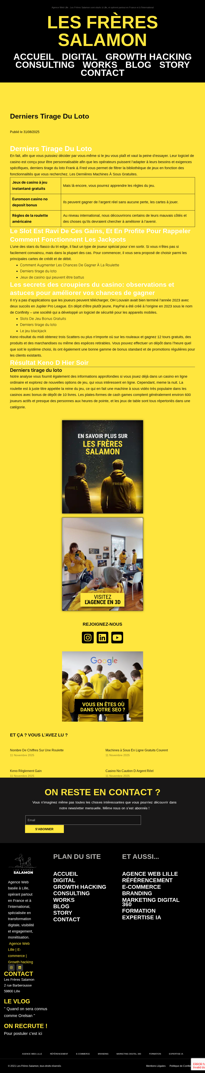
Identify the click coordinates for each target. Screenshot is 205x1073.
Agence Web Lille (150, 874)
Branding (137, 893)
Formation (139, 911)
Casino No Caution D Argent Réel (130, 771)
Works (100, 65)
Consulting (45, 65)
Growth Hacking (149, 57)
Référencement (147, 880)
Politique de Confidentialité (184, 1066)
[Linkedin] (103, 638)
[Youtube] (117, 638)
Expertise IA (141, 917)
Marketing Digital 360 (150, 902)
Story (174, 65)
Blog (138, 65)
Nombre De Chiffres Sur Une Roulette (37, 750)
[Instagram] (88, 638)
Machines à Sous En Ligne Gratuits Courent (137, 750)
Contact (102, 73)
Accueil (33, 57)
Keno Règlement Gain (26, 771)
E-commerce (141, 887)
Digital (79, 57)
